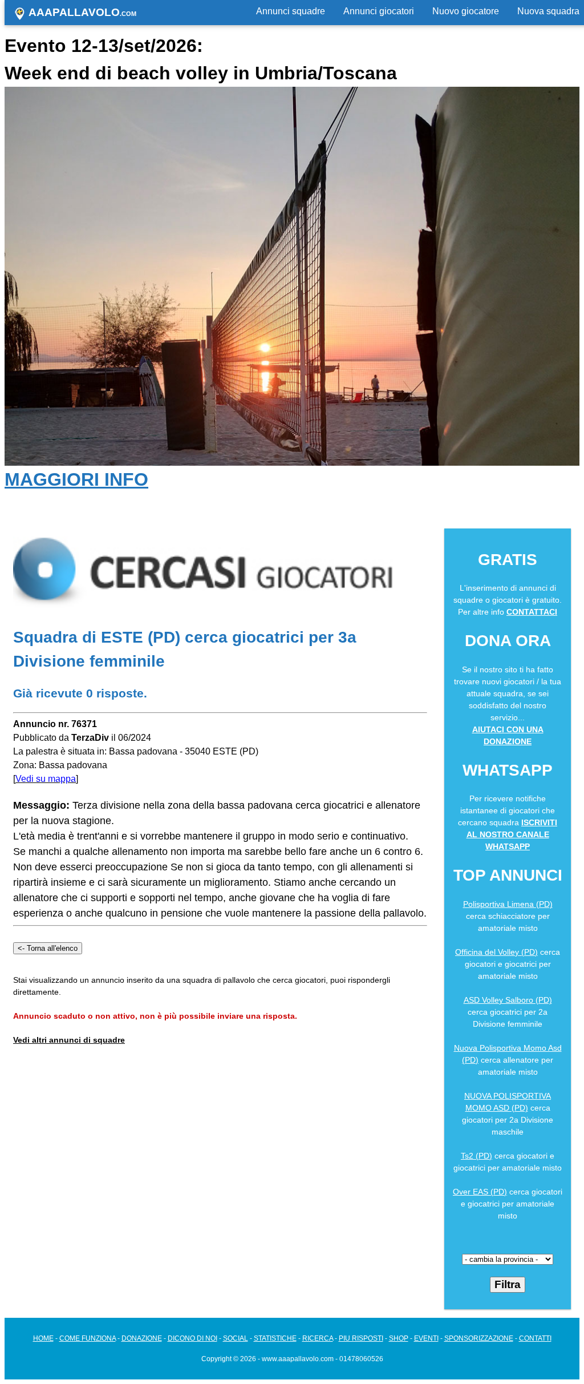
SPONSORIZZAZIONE (478, 1338)
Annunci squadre (290, 11)
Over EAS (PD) (480, 1191)
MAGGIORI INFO (76, 479)
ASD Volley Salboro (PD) (508, 999)
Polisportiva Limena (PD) (508, 904)
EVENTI (426, 1338)
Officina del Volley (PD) (496, 952)
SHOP (398, 1338)
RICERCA (317, 1338)
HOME (43, 1338)
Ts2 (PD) (476, 1155)
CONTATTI (535, 1338)
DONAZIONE (141, 1338)
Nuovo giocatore (465, 11)
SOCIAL (235, 1338)
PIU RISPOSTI (361, 1338)
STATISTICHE (275, 1338)
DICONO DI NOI (192, 1338)
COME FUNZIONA (87, 1338)
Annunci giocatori (378, 11)
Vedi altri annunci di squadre (69, 1039)
